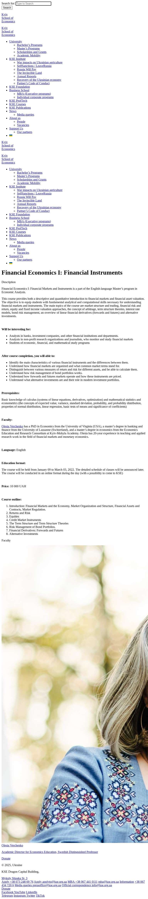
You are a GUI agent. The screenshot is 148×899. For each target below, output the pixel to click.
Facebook (8, 892)
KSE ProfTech (18, 100)
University (15, 41)
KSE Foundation (19, 86)
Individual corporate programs (35, 97)
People (21, 121)
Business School (19, 90)
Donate (6, 858)
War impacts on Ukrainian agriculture (39, 62)
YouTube (19, 892)
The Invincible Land (29, 72)
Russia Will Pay (26, 69)
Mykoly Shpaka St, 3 (14, 878)
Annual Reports (26, 76)
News (12, 111)
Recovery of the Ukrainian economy (39, 79)
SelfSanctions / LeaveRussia (34, 65)
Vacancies (23, 125)
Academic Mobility (28, 55)
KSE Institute (17, 59)
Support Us (16, 128)
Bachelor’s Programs (29, 45)
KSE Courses (17, 104)
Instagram (20, 895)
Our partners (24, 132)
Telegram (7, 895)
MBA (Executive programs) (34, 93)
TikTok (40, 895)
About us (14, 118)
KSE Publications (20, 107)
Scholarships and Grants (31, 52)
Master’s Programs (28, 48)
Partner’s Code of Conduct (33, 83)
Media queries (25, 114)
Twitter (30, 895)
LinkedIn (31, 892)
